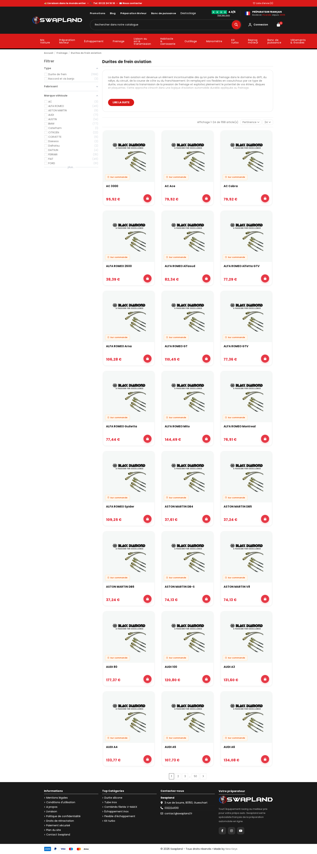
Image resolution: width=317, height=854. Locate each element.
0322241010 (172, 808)
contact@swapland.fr (178, 813)
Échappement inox (116, 811)
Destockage (188, 13)
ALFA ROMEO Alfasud (180, 266)
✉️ (130, 3)
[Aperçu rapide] (149, 145)
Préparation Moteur (133, 13)
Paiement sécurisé (58, 825)
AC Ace (170, 186)
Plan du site (53, 830)
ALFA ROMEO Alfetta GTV (242, 266)
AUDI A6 (229, 747)
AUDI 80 (111, 667)
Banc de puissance (163, 13)
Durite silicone (113, 798)
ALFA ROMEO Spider (120, 506)
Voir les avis (223, 15)
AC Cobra (231, 186)
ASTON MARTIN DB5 (238, 506)
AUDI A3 (229, 667)
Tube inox (110, 802)
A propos (51, 807)
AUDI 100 (171, 667)
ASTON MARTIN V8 (237, 587)
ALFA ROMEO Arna (119, 346)
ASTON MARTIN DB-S (180, 587)
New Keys (231, 849)
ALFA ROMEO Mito (177, 426)
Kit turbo (109, 821)
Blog (113, 13)
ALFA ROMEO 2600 (119, 266)
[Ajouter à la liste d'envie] (149, 137)
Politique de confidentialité (63, 816)
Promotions (97, 13)
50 (195, 776)
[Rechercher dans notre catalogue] (236, 24)
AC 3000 (112, 186)
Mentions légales (57, 798)
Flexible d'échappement (119, 816)
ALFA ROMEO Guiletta (121, 426)
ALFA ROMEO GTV (236, 346)
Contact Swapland (58, 834)
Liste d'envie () (264, 3)
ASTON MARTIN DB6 (120, 587)
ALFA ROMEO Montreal (240, 426)
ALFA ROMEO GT (176, 346)
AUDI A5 (170, 747)
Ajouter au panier (147, 198)
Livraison (51, 811)
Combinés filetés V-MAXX (120, 807)
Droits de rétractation (60, 821)
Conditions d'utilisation (60, 802)
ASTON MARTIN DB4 (179, 506)
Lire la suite (121, 102)
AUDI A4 (112, 747)
